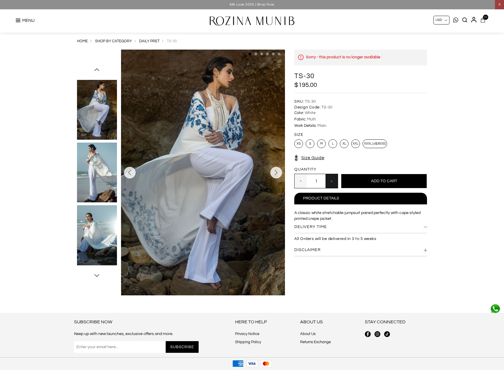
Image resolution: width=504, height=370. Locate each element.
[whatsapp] (495, 309)
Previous (97, 70)
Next (97, 275)
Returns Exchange (315, 342)
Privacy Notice (247, 334)
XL (344, 143)
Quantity (305, 169)
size (298, 135)
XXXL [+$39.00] (375, 143)
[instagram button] (377, 334)
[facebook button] (368, 334)
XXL (355, 143)
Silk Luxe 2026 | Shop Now (252, 4)
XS (299, 143)
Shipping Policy (248, 342)
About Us (308, 334)
